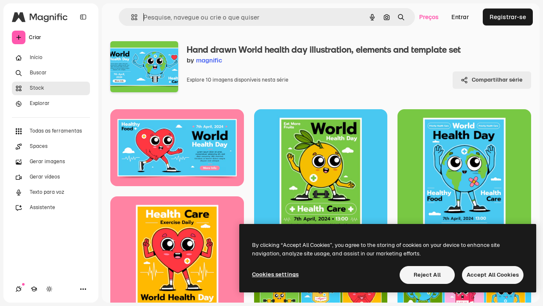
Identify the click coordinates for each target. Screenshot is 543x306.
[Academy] (34, 289)
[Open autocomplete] (131, 17)
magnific (209, 60)
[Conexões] (18, 289)
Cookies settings (275, 274)
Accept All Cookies (493, 274)
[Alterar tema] (49, 289)
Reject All (427, 274)
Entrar (460, 17)
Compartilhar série (497, 79)
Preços (429, 17)
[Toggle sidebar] (83, 17)
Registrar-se (508, 17)
